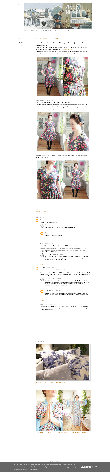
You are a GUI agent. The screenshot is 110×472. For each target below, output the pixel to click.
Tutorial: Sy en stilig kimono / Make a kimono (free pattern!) (62, 432)
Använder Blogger (56, 461)
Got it (94, 467)
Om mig (33, 30)
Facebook (58, 30)
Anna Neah (48, 225)
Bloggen (27, 30)
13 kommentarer (43, 435)
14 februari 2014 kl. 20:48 (56, 290)
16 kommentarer (43, 385)
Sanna (42, 220)
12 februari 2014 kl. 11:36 (50, 243)
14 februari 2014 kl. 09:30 (58, 278)
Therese (42, 267)
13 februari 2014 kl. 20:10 (51, 267)
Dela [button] (19, 38)
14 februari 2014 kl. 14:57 (55, 233)
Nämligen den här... (67, 49)
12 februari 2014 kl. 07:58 (50, 219)
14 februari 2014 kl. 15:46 (50, 304)
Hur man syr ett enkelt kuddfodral (51, 382)
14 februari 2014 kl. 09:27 (58, 254)
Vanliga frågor (41, 30)
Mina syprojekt (22, 45)
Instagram (65, 30)
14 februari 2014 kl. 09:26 (58, 224)
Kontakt (51, 30)
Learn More (86, 467)
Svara (42, 240)
